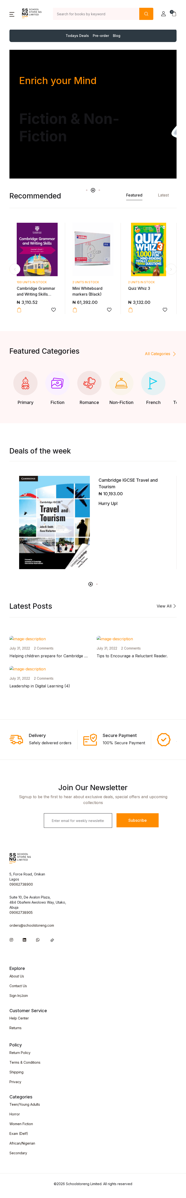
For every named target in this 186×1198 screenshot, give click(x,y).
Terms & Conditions (24, 1062)
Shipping (16, 1072)
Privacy (15, 1082)
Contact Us (18, 986)
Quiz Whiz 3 (139, 288)
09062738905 (21, 912)
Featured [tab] (134, 195)
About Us (16, 976)
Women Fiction (21, 1124)
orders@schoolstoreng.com (31, 925)
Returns (15, 1028)
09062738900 (21, 884)
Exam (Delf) (18, 1133)
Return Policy (20, 1053)
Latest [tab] (163, 195)
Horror (14, 1114)
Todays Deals (77, 36)
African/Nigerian (22, 1143)
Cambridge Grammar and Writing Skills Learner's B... (36, 294)
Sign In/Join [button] (18, 995)
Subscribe (137, 820)
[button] (11, 13)
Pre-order (101, 36)
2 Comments (44, 648)
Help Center (19, 1018)
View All (165, 606)
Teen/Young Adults (24, 1104)
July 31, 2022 (19, 648)
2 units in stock (85, 282)
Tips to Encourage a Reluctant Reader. (132, 655)
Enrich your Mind (58, 80)
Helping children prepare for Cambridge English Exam (59, 655)
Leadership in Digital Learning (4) (39, 686)
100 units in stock (32, 282)
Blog (116, 36)
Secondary (18, 1153)
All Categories (157, 353)
